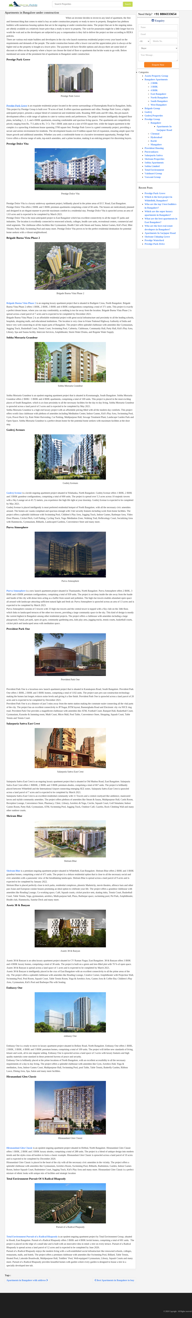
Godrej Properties (154, 115)
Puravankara (151, 151)
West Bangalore (159, 104)
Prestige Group (152, 119)
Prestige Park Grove (155, 193)
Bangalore (156, 123)
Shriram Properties (154, 159)
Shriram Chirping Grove (157, 236)
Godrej (148, 112)
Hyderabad (156, 137)
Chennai (155, 133)
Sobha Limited (152, 166)
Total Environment (154, 170)
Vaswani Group (153, 177)
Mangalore (156, 144)
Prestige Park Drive (155, 244)
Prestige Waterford (154, 240)
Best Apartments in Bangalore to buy (115, 1280)
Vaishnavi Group (153, 173)
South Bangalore (159, 101)
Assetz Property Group (156, 76)
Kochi (154, 141)
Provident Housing (154, 148)
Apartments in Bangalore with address (26, 1280)
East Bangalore (158, 94)
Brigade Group (152, 108)
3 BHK (154, 86)
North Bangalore (159, 97)
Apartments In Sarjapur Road (160, 233)
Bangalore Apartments (156, 79)
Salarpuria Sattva (154, 155)
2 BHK (154, 83)
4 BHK (154, 90)
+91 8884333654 (165, 14)
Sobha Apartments (154, 162)
